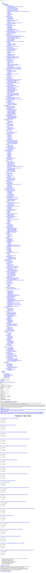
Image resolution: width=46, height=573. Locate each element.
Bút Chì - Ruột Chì (10, 17)
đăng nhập (9, 399)
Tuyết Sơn (8, 570)
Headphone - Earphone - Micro (10, 210)
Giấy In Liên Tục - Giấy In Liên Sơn (13, 9)
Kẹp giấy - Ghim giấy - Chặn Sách (12, 48)
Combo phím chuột (10, 236)
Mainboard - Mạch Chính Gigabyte (13, 231)
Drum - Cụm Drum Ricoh (11, 273)
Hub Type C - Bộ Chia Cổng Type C (13, 143)
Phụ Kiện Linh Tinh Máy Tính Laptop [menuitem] (23, 412)
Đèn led (9, 221)
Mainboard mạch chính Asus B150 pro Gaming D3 (23, 466)
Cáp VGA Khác (10, 121)
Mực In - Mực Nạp (8, 260)
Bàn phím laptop (10, 234)
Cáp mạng (7, 307)
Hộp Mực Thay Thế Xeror (11, 113)
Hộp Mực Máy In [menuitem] (8, 409)
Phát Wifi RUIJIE (10, 319)
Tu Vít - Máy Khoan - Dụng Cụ (12, 315)
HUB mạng (7, 311)
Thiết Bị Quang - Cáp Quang (10, 329)
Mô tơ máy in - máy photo (11, 298)
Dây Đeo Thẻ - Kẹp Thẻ (11, 76)
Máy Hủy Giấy (10, 185)
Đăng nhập (2, 386)
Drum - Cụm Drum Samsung (12, 274)
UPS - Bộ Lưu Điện (9, 249)
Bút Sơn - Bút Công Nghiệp (12, 23)
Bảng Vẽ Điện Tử (10, 157)
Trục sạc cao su (10, 281)
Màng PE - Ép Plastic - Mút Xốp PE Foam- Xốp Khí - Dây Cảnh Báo (16, 31)
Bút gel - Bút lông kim (11, 18)
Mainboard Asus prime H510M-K (16, 536)
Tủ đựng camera (10, 338)
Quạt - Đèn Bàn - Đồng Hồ (11, 85)
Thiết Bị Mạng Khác (10, 316)
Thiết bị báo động (8, 339)
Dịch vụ (5, 346)
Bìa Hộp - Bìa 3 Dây (10, 40)
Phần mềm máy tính (7, 376)
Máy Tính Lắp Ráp (10, 181)
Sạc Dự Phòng (10, 139)
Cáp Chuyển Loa (10, 131)
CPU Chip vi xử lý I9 (11, 205)
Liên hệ (3, 371)
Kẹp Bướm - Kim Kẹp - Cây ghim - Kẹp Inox (12, 46)
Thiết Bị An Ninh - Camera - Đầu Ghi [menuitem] (11, 410)
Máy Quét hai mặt (10, 173)
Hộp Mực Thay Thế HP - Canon (12, 109)
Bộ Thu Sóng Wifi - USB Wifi (12, 324)
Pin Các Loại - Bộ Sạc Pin (11, 58)
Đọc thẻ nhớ (9, 254)
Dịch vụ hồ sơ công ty (9, 357)
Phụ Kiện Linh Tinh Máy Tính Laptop (11, 216)
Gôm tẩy (9, 63)
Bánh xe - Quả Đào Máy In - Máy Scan (13, 278)
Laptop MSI (9, 155)
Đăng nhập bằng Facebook (4, 382)
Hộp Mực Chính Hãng (9, 115)
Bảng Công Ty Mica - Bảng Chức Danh (13, 80)
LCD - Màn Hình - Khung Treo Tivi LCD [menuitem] (12, 412)
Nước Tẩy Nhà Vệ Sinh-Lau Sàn (12, 87)
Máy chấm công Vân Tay (11, 179)
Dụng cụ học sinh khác (11, 62)
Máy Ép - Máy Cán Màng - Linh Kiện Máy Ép (14, 184)
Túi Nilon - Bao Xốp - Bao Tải (12, 104)
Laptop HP (9, 152)
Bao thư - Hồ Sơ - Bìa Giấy (11, 50)
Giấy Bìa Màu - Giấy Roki (11, 7)
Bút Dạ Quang (10, 19)
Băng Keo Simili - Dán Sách (12, 29)
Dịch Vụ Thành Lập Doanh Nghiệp (13, 358)
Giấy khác (9, 15)
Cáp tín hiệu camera (10, 337)
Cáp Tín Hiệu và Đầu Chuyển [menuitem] (15, 409)
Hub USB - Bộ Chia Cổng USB (12, 142)
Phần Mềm (7, 237)
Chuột (8, 235)
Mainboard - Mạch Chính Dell (12, 229)
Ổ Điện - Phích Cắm (9, 368)
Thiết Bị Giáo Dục (8, 96)
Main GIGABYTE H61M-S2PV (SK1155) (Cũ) (22, 487)
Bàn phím (9, 233)
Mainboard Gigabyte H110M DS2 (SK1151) (20, 445)
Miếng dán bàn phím (10, 217)
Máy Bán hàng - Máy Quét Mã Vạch (11, 158)
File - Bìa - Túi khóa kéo (9, 34)
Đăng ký (2, 395)
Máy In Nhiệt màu (10, 161)
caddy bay (9, 218)
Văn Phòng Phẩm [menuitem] (3, 409)
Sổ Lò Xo (9, 51)
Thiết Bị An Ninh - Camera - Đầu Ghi (9, 331)
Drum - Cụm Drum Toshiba (11, 275)
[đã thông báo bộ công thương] (4, 565)
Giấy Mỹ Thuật (10, 13)
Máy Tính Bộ (9, 182)
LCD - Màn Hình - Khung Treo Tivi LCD (12, 213)
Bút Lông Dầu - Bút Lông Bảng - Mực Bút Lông (15, 22)
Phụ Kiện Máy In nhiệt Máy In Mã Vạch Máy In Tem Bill (16, 300)
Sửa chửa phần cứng (10, 348)
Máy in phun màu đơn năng (11, 165)
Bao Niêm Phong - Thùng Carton (12, 103)
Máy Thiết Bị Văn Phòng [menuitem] (23, 409)
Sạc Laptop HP (10, 192)
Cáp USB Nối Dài (10, 129)
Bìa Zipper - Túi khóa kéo (11, 39)
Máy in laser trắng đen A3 (11, 163)
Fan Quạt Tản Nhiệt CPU (11, 200)
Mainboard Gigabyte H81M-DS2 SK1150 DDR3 (22, 522)
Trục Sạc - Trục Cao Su (9, 280)
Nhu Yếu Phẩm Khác (11, 95)
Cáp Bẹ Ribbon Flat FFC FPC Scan (11, 147)
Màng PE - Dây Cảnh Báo (11, 33)
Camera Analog (10, 332)
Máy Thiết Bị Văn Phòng (7, 150)
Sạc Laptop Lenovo (10, 195)
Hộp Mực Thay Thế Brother (12, 110)
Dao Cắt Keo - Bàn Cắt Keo (12, 71)
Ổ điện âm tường (10, 370)
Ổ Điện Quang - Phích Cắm (11, 369)
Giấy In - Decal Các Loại (9, 5)
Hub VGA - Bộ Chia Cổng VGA (12, 141)
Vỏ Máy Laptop (10, 244)
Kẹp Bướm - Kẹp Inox (11, 47)
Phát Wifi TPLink (10, 320)
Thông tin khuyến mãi (7, 375)
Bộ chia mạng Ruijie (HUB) (12, 312)
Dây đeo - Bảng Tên (9, 74)
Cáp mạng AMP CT (10, 308)
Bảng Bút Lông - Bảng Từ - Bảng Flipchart (14, 97)
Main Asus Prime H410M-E (13, 459)
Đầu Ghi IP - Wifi (10, 345)
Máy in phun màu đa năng (11, 164)
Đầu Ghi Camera (8, 344)
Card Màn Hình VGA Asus (11, 257)
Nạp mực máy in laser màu (11, 350)
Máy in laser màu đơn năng (11, 171)
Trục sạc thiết (9, 282)
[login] (0, 424)
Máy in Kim (9, 167)
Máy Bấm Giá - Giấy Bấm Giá (12, 43)
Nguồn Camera (10, 336)
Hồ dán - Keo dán (10, 60)
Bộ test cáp (9, 317)
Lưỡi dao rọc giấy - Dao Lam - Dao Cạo (13, 73)
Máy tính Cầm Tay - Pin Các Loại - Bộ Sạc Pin (12, 56)
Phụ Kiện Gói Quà (10, 83)
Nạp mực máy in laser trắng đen (12, 351)
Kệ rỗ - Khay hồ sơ (10, 78)
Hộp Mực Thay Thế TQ (9, 108)
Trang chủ (3, 3)
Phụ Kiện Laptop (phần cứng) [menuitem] (8, 413)
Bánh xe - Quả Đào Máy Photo (12, 279)
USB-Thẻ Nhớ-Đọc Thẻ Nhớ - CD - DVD (12, 252)
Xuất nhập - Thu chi (10, 55)
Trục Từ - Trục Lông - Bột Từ (10, 283)
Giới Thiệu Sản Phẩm (7, 374)
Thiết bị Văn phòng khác (9, 183)
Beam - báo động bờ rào (11, 342)
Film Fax (9, 263)
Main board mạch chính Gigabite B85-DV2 (20, 501)
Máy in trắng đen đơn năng (11, 169)
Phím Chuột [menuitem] (43, 412)
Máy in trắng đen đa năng (11, 168)
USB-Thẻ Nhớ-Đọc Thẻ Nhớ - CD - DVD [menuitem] (30, 413)
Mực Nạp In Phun (10, 262)
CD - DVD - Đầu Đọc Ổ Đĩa (12, 255)
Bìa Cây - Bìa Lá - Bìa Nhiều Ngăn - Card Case (14, 35)
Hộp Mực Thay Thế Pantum (12, 111)
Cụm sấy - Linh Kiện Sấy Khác (12, 270)
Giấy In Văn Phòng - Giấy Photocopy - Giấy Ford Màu (15, 6)
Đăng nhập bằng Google (11, 382)
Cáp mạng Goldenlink (11, 309)
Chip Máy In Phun (10, 290)
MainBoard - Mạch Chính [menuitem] (37, 412)
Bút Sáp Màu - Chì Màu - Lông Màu (13, 20)
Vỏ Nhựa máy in (10, 302)
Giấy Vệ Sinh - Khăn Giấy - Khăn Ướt (13, 93)
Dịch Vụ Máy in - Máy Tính (10, 347)
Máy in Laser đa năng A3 (11, 162)
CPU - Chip (7, 201)
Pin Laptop (9, 242)
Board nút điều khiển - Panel (12, 299)
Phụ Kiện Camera (8, 335)
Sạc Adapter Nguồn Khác (11, 194)
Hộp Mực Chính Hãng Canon (12, 117)
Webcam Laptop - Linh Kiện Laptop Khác (14, 245)
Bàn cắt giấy (9, 69)
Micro (8, 212)
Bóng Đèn (7, 362)
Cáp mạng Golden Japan (11, 310)
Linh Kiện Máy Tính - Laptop (4, 408)
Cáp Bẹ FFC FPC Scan (11, 148)
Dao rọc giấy (9, 72)
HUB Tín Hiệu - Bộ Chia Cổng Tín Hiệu (12, 140)
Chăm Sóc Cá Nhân (10, 86)
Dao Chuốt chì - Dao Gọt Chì (12, 70)
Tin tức (3, 372)
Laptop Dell (9, 151)
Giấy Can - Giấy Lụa (11, 14)
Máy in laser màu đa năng (11, 170)
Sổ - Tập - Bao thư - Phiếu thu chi (10, 49)
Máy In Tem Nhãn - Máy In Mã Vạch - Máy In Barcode (15, 166)
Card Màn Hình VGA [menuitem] (40, 413)
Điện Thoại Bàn (10, 220)
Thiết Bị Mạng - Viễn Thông (8, 306)
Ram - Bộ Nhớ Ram (9, 246)
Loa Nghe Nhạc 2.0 (10, 224)
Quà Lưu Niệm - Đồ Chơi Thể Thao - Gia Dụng (13, 82)
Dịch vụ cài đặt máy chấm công (12, 355)
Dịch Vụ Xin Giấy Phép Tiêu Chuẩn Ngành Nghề (15, 360)
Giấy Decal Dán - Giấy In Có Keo (12, 10)
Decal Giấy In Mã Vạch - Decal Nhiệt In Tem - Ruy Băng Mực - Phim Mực (18, 11)
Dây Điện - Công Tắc (9, 365)
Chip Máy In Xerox (10, 291)
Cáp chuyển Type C (10, 145)
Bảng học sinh (10, 61)
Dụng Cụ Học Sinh (8, 59)
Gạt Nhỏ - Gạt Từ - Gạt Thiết (12, 288)
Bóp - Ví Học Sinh (10, 66)
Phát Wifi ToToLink (10, 321)
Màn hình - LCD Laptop (11, 214)
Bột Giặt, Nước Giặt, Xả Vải (12, 88)
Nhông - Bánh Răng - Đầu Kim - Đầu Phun (14, 303)
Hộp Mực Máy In (6, 105)
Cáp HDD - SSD (10, 136)
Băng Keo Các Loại (8, 24)
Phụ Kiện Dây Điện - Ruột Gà (12, 367)
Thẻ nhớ (9, 253)
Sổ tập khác (9, 52)
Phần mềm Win (10, 240)
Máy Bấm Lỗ (9, 45)
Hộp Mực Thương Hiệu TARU (10, 106)
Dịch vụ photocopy (8, 352)
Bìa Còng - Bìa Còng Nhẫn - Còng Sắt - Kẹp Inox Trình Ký (16, 36)
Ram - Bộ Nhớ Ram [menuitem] (15, 413)
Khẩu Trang (9, 100)
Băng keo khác (10, 26)
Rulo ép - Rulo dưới (10, 268)
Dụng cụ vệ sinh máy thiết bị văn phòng (13, 219)
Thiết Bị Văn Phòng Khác (11, 98)
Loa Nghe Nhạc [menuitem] (31, 412)
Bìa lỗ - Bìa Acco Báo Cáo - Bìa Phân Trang (14, 38)
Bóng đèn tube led (10, 364)
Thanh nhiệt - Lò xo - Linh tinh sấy (13, 269)
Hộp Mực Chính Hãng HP (11, 118)
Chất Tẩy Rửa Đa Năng (11, 91)
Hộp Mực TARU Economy (11, 107)
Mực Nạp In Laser (10, 261)
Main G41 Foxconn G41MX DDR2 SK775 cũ (21, 473)
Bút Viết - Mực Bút (8, 16)
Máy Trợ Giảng (10, 186)
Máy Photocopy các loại (9, 187)
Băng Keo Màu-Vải (10, 27)
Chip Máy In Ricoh (10, 293)
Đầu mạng (7, 326)
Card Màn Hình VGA (9, 256)
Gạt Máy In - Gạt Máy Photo (10, 287)
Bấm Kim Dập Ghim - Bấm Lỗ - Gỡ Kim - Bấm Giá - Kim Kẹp (15, 41)
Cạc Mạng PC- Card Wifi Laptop (12, 325)
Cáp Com (9, 134)
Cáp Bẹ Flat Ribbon (10, 149)
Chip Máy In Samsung (11, 292)
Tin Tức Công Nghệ (7, 377)
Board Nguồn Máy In (11, 301)
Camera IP (9, 334)
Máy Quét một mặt (10, 172)
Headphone (9, 211)
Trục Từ (9, 286)
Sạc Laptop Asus (10, 191)
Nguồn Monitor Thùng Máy (12, 199)
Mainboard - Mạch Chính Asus (12, 232)
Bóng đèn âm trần (10, 363)
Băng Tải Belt (10, 276)
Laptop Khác (9, 154)
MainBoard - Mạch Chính (9, 227)
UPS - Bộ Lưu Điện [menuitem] (21, 413)
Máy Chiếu (7, 174)
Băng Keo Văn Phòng (11, 30)
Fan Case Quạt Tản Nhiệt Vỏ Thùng (13, 198)
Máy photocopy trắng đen (11, 188)
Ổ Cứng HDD (10, 208)
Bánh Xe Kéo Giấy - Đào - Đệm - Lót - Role (12, 277)
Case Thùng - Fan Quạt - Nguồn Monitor (11, 197)
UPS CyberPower (10, 251)
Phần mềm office (10, 239)
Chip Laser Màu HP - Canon (12, 296)
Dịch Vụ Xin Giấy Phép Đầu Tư (12, 361)
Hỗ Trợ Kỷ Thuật (6, 373)
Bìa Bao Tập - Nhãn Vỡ (11, 65)
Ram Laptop (9, 248)
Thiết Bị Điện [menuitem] (22, 410)
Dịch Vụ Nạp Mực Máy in (9, 349)
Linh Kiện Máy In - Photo (7, 259)
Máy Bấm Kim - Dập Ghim (11, 44)
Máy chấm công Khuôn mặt (11, 178)
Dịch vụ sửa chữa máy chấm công (12, 356)
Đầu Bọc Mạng (10, 328)
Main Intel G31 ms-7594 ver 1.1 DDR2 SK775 (21, 452)
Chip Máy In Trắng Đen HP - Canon (13, 294)
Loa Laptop (9, 243)
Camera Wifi (9, 333)
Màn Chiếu (9, 176)
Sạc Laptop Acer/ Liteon (11, 190)
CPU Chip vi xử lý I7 (11, 204)
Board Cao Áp (10, 305)
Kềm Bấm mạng (10, 318)
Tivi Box (9, 222)
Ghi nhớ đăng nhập (4, 385)
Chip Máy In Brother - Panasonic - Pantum (14, 295)
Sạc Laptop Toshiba (10, 196)
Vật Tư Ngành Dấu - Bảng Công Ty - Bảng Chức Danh (14, 79)
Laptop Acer (9, 156)
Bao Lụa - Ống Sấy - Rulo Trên (12, 267)
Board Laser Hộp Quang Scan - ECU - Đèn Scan (15, 304)
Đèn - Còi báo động (10, 343)
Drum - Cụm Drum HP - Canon (12, 272)
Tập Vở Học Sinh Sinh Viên (12, 54)
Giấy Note (9, 12)
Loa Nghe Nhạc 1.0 (10, 225)
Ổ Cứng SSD (9, 207)
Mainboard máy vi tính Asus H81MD (17, 529)
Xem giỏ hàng (2, 379)
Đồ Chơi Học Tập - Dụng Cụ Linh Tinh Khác (14, 67)
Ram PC (9, 247)
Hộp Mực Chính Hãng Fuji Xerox (12, 116)
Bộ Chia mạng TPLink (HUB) (12, 314)
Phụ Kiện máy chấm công (11, 180)
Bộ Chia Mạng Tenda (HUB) (12, 313)
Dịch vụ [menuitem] (18, 410)
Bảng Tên (9, 75)
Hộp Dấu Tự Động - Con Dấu (12, 81)
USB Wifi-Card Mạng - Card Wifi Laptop (12, 323)
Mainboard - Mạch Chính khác (12, 230)
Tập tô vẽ (9, 53)
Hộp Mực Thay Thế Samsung (12, 114)
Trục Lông (9, 285)
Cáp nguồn (9, 137)
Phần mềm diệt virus (10, 238)
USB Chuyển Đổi (10, 138)
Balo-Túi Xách (10, 241)
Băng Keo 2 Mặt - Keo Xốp (12, 25)
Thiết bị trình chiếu (10, 175)
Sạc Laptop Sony (10, 193)
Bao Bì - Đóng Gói (8, 102)
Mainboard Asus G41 (10, 515)
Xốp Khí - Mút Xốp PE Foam (12, 32)
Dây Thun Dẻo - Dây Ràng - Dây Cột (13, 94)
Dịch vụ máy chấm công (9, 354)
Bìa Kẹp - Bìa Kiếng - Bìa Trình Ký (13, 37)
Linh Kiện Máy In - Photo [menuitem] (39, 409)
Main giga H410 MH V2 (11, 480)
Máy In (7, 160)
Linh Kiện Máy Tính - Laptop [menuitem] (31, 409)
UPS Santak (9, 250)
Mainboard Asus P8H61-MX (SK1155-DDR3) (21, 494)
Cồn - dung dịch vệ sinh (11, 99)
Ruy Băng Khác (10, 265)
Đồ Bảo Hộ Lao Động (11, 101)
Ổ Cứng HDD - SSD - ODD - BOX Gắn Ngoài (12, 206)
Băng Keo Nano (10, 28)
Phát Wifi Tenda (10, 322)
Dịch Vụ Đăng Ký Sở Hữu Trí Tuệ (13, 359)
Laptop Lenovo (10, 153)
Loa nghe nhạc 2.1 (10, 226)
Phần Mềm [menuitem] (2, 413)
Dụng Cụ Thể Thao (10, 84)
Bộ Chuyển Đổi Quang (11, 330)
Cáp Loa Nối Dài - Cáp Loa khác (12, 132)
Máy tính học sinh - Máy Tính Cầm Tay (13, 57)
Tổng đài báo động (10, 341)
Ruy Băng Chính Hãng (11, 264)
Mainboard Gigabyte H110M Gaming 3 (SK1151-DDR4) (26, 508)
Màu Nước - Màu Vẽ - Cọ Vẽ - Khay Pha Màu (14, 68)
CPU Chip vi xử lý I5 (11, 203)
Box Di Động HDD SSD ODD (12, 209)
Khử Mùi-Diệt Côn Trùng (11, 89)
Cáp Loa (7, 130)
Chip (6, 289)
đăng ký (9, 387)
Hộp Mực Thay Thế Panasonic (12, 112)
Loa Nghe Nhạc (8, 223)
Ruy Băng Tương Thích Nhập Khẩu (13, 266)
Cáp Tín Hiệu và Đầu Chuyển (8, 119)
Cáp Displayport (10, 135)
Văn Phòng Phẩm (6, 4)
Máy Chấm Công (8, 177)
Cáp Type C (7, 144)
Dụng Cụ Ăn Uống (10, 92)
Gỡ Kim (9, 42)
